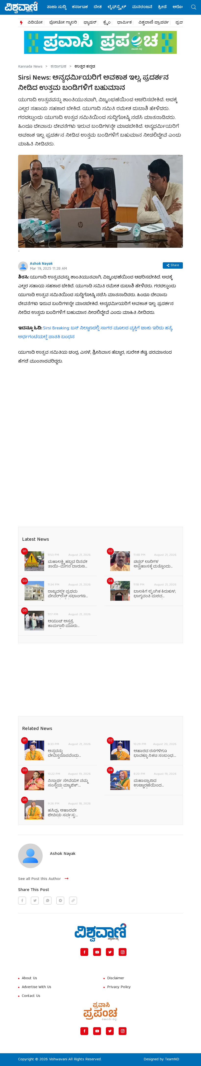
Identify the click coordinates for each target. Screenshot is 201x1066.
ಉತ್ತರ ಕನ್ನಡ (85, 66)
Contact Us (31, 996)
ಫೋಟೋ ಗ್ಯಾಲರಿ (63, 23)
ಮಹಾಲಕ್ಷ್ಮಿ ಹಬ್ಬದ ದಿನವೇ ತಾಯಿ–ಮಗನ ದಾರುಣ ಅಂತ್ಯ (68, 564)
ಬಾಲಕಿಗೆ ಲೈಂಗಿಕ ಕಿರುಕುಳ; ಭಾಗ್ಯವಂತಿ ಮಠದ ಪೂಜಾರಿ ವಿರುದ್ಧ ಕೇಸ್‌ (155, 594)
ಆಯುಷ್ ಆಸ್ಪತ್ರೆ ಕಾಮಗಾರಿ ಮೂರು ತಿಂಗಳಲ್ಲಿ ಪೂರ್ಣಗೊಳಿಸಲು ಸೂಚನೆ (69, 624)
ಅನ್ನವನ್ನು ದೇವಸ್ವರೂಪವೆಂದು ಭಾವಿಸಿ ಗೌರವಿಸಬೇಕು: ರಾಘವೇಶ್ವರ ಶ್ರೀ (66, 754)
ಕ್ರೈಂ (107, 23)
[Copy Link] (73, 900)
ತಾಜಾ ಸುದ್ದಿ (56, 7)
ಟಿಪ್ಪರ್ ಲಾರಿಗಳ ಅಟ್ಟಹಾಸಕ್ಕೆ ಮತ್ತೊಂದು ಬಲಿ (152, 564)
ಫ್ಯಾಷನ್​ (90, 23)
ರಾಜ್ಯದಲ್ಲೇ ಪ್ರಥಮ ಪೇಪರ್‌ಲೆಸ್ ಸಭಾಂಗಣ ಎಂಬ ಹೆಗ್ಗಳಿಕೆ (67, 594)
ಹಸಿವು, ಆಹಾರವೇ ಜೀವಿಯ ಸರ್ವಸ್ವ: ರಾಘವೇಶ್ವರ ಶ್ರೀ (62, 813)
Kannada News (30, 66)
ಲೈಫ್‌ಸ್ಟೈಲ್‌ (117, 7)
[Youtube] (97, 952)
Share (175, 265)
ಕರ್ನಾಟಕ (80, 7)
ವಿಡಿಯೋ (35, 23)
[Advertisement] (100, 407)
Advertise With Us (36, 987)
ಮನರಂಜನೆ (142, 7)
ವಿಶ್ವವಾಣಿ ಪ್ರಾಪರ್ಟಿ (153, 23)
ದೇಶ (98, 7)
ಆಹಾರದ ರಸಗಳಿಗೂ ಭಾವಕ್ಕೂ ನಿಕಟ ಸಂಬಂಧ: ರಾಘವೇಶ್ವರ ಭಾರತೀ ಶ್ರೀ (154, 754)
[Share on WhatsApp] (47, 900)
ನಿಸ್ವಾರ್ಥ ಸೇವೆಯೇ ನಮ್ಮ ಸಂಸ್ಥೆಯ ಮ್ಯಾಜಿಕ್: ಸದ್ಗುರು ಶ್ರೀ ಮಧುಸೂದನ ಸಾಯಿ (68, 783)
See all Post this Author (39, 879)
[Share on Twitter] (34, 900)
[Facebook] (84, 952)
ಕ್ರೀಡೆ (162, 7)
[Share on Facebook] (22, 900)
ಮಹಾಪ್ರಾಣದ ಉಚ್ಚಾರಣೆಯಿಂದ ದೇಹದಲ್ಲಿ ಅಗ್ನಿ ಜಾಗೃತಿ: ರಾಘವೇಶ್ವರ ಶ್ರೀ (151, 783)
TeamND (172, 1059)
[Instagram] (122, 952)
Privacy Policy (119, 987)
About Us (29, 978)
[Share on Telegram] (60, 900)
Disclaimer (115, 978)
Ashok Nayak (41, 264)
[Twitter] (109, 952)
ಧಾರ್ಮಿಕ (124, 23)
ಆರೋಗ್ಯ (180, 7)
